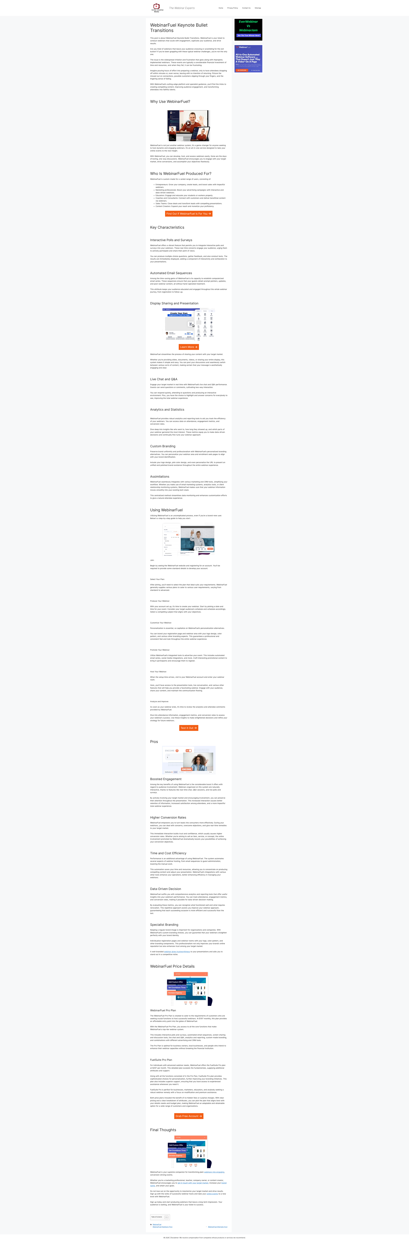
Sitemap (258, 8)
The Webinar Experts (182, 8)
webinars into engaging (214, 1172)
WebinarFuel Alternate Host (217, 1227)
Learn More (187, 346)
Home (221, 8)
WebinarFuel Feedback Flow (162, 1227)
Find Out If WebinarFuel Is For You (186, 213)
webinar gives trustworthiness (177, 952)
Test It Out (187, 727)
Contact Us (246, 8)
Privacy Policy (232, 8)
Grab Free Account (187, 1116)
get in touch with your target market (193, 1183)
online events (212, 1194)
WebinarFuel (157, 1224)
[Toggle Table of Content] (165, 1217)
